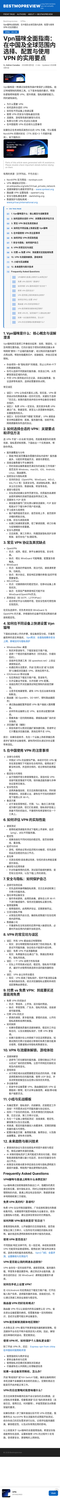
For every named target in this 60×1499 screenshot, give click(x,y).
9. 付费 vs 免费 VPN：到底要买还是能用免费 (32, 252)
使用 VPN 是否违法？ (26, 291)
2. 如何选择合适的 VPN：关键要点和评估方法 (32, 218)
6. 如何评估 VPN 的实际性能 (24, 238)
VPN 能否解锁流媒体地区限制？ (31, 309)
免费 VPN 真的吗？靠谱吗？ (29, 282)
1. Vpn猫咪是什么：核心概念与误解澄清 (30, 213)
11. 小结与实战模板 (20, 262)
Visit (53, 1493)
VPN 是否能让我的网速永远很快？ (31, 295)
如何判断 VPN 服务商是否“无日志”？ (32, 286)
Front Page (9, 14)
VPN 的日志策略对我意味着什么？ (31, 322)
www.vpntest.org (45, 189)
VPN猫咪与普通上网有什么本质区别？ (33, 277)
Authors (21, 14)
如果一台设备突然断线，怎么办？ (31, 318)
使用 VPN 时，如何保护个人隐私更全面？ (34, 313)
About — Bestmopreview (40, 14)
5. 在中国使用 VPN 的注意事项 (25, 233)
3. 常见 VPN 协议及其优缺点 (24, 223)
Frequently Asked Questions (25, 271)
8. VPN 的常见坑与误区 (22, 247)
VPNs (23, 21)
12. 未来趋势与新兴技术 (22, 267)
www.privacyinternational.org (22, 202)
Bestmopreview (22, 6)
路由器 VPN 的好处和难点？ (29, 304)
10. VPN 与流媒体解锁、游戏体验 (27, 257)
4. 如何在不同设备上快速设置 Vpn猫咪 (29, 228)
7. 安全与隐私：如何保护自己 (24, 242)
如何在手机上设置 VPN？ (28, 300)
